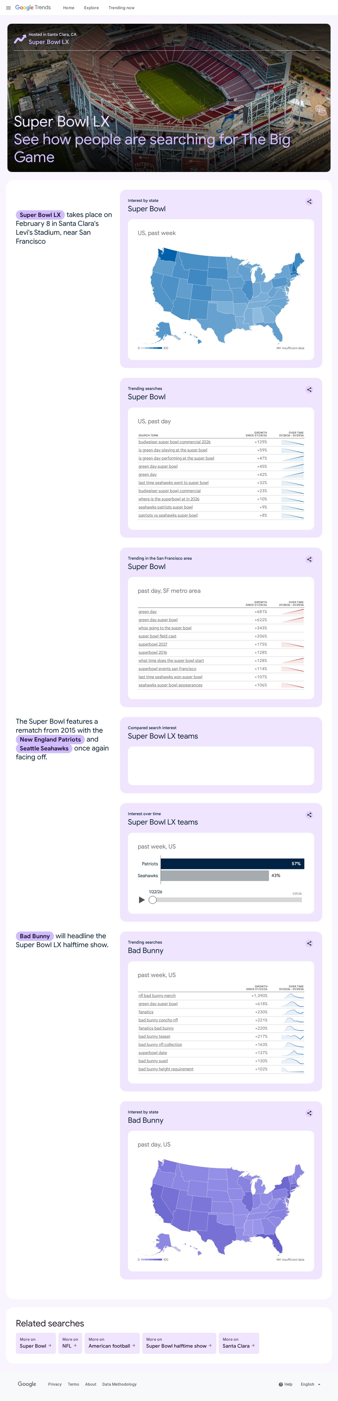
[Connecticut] (292, 277)
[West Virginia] (274, 291)
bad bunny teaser (154, 1036)
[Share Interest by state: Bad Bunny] (309, 1113)
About (91, 1384)
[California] (162, 292)
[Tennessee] (258, 304)
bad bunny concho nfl (158, 1020)
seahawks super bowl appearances (170, 685)
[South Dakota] (217, 274)
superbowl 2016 (153, 652)
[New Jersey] (288, 283)
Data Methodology (119, 1384)
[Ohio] (266, 286)
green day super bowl (158, 466)
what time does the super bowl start (171, 660)
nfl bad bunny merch (157, 995)
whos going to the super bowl (165, 628)
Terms (73, 1384)
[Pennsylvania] (280, 282)
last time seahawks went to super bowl (174, 482)
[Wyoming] (197, 277)
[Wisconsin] (245, 272)
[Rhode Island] (296, 275)
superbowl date (153, 1052)
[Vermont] (290, 268)
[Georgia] (268, 315)
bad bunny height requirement (166, 1069)
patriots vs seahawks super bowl (168, 515)
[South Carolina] (274, 311)
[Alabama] (258, 317)
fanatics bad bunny (156, 1028)
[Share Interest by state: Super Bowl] (309, 202)
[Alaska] (159, 332)
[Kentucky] (259, 297)
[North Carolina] (277, 303)
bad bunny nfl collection (160, 1044)
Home (68, 7)
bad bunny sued (153, 1061)
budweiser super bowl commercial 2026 (175, 442)
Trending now (121, 7)
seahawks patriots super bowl (166, 507)
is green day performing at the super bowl (176, 458)
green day (148, 474)
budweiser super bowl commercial (170, 490)
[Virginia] (277, 294)
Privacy (55, 1384)
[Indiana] (256, 290)
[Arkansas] (240, 310)
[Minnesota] (235, 266)
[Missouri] (239, 296)
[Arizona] (180, 308)
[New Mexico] (198, 309)
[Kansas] (222, 296)
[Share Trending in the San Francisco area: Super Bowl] (309, 559)
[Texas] (216, 323)
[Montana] (194, 261)
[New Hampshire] (294, 267)
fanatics (146, 1012)
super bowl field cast (157, 636)
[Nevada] (170, 289)
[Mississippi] (248, 317)
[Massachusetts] (295, 273)
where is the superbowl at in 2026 (169, 499)
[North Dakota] (217, 262)
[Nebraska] (219, 284)
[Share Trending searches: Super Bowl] (309, 390)
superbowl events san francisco (167, 668)
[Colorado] (201, 292)
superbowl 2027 (153, 644)
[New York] (284, 273)
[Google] (27, 1384)
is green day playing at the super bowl (173, 450)
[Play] (142, 900)
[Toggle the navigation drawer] (8, 8)
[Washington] (167, 254)
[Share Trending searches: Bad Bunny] (309, 943)
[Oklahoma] (221, 307)
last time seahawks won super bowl (170, 677)
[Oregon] (164, 266)
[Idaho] (180, 265)
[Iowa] (236, 283)
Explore (91, 7)
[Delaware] (287, 287)
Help (288, 1384)
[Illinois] (248, 290)
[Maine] (298, 261)
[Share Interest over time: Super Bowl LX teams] (309, 815)
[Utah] (184, 288)
